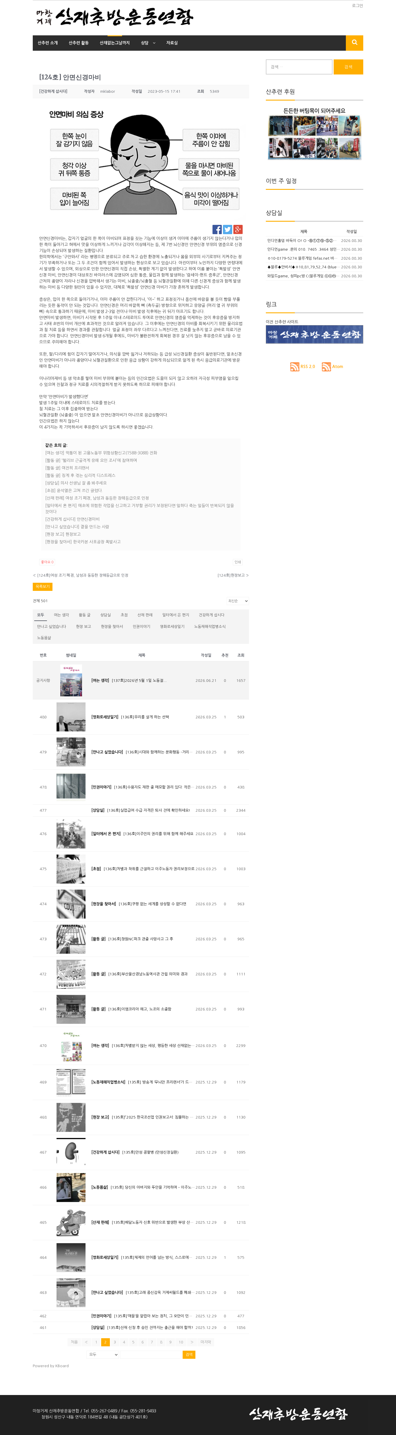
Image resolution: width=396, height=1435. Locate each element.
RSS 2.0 (307, 367)
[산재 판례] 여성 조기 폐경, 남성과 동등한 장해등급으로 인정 (97, 498)
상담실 (105, 615)
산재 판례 (144, 615)
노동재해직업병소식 (210, 627)
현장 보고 (83, 627)
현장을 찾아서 (112, 627)
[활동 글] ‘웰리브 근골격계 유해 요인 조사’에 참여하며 (91, 460)
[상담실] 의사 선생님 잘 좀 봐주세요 (76, 483)
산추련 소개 (48, 43)
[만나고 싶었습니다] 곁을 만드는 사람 (77, 527)
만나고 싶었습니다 (51, 627)
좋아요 (47, 562)
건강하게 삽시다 (211, 615)
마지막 (206, 1342)
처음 (74, 1342)
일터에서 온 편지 (175, 615)
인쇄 (238, 562)
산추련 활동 (79, 43)
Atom (337, 367)
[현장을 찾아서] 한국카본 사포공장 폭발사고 (83, 542)
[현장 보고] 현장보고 (63, 534)
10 (181, 1342)
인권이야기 (141, 627)
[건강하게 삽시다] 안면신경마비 (72, 519)
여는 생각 (61, 615)
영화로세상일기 (172, 627)
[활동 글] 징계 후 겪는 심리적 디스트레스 (80, 476)
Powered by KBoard (51, 1366)
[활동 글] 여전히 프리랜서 (67, 468)
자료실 (172, 43)
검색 (189, 1354)
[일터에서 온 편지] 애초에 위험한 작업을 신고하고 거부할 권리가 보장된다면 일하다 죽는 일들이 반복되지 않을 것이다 (139, 509)
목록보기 (43, 587)
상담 (144, 43)
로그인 (357, 6)
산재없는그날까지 (115, 43)
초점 (124, 615)
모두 (40, 615)
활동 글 (84, 615)
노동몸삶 (44, 638)
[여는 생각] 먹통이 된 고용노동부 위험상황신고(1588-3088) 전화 (101, 453)
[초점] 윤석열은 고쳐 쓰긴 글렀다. (74, 491)
